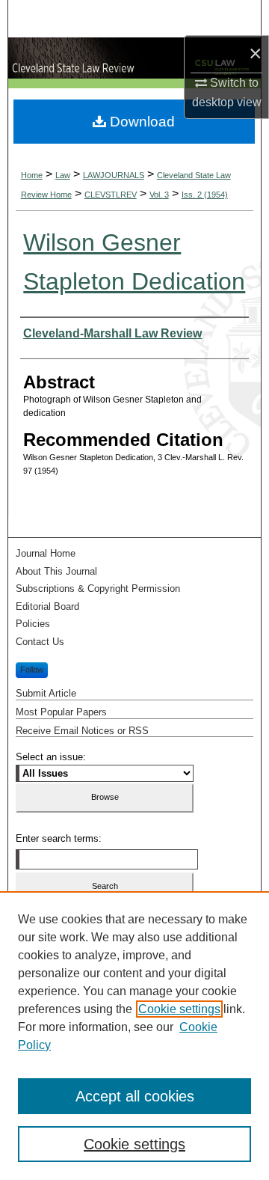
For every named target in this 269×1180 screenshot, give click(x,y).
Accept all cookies (134, 1096)
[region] (134, 1035)
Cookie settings (179, 1009)
